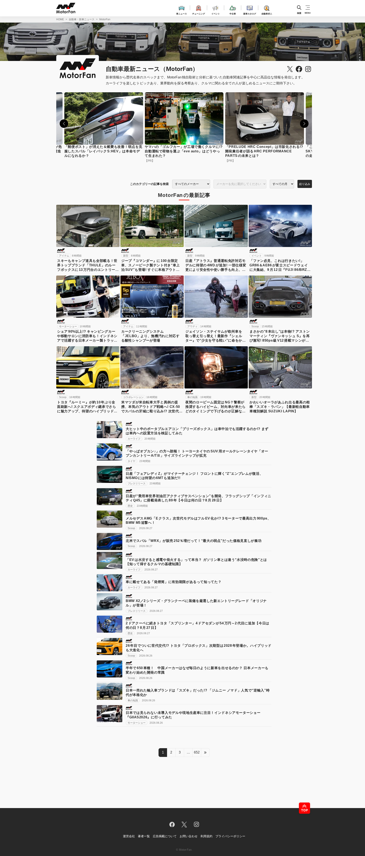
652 (197, 752)
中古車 (232, 13)
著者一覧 (144, 836)
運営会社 (129, 836)
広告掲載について (165, 836)
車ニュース (181, 13)
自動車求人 (266, 13)
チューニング (198, 13)
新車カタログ (249, 13)
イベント (215, 13)
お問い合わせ (189, 836)
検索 (299, 13)
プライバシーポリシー (230, 836)
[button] (64, 123)
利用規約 (206, 836)
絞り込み (304, 184)
